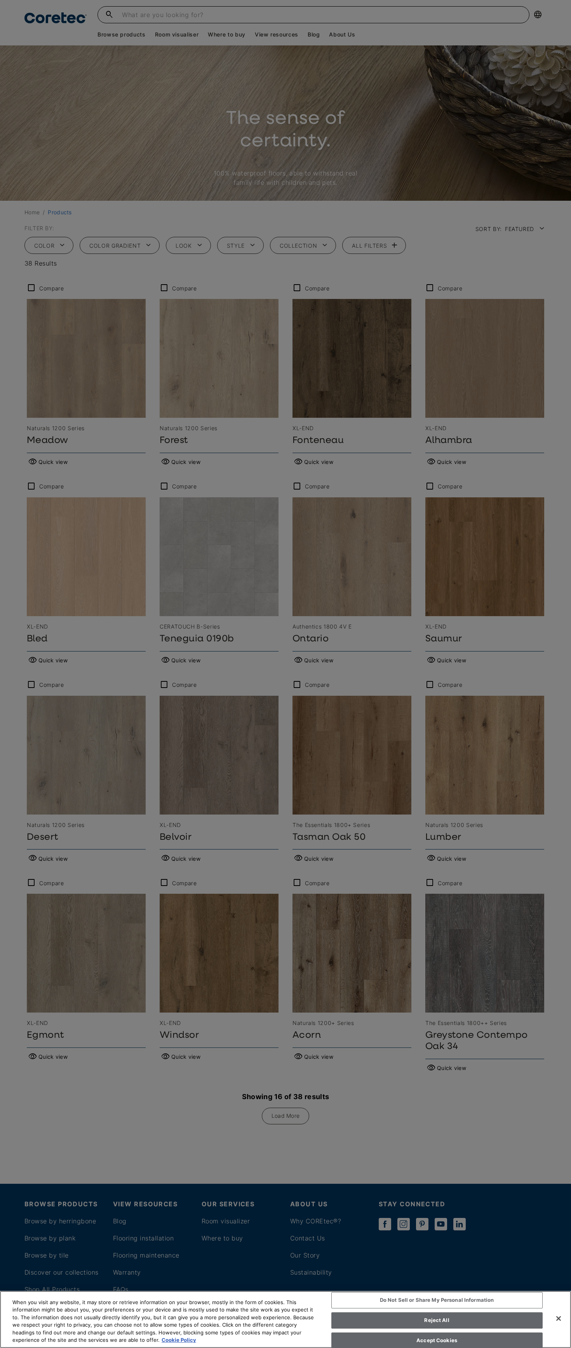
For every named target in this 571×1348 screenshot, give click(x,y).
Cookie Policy (179, 1340)
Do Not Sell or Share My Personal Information (437, 1300)
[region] (285, 1319)
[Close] (558, 1318)
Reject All (436, 1320)
